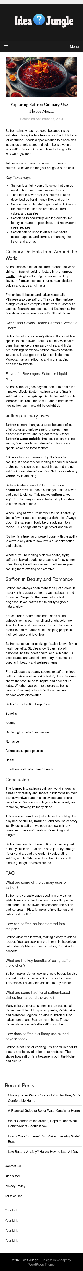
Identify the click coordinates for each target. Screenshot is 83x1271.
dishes (69, 499)
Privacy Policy (15, 1185)
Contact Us (13, 1165)
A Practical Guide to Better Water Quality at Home (44, 1110)
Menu (74, 46)
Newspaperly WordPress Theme (49, 1262)
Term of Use (14, 1195)
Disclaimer (12, 1175)
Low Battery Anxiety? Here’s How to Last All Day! (43, 1151)
